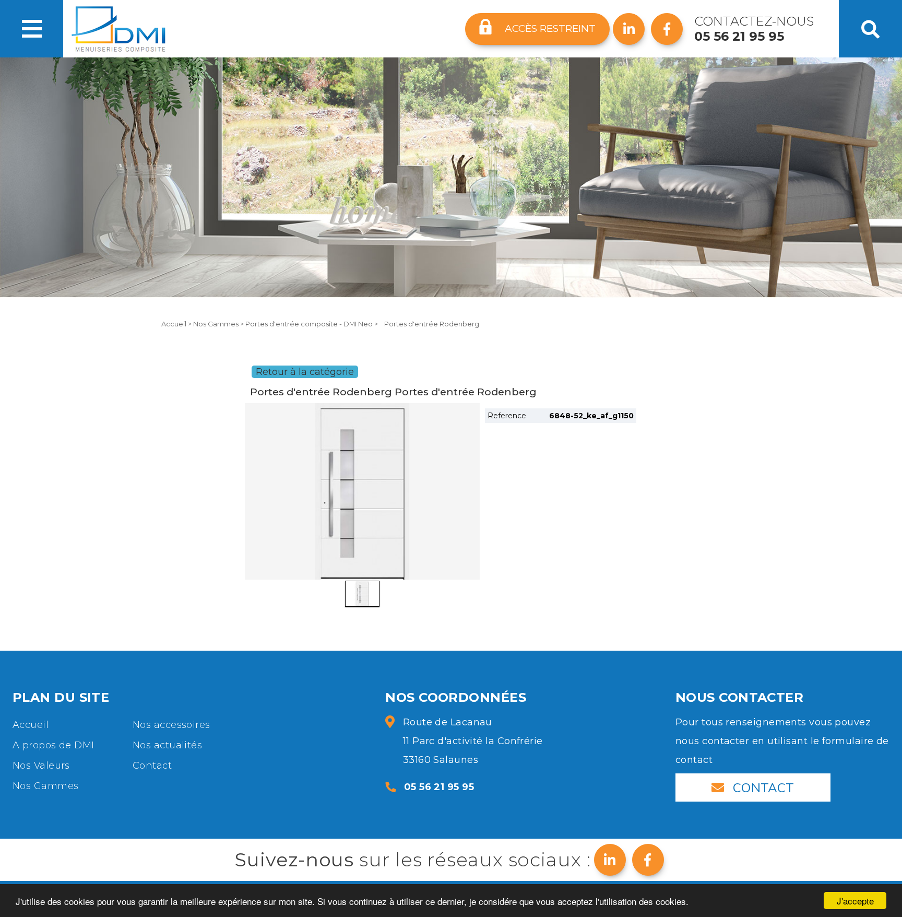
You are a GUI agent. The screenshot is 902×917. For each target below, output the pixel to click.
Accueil (174, 324)
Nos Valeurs (41, 765)
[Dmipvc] (118, 29)
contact (763, 787)
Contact (152, 765)
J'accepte (855, 900)
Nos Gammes (216, 324)
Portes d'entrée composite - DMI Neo (309, 324)
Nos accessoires (171, 725)
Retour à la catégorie (305, 372)
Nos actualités (167, 745)
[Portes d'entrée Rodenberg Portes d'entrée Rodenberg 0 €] (362, 491)
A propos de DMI (53, 745)
